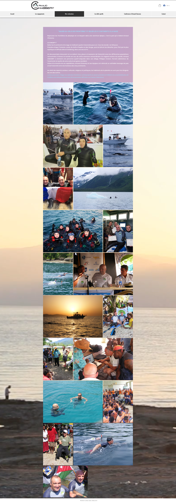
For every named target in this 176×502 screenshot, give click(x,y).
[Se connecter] (164, 5)
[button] (160, 5)
